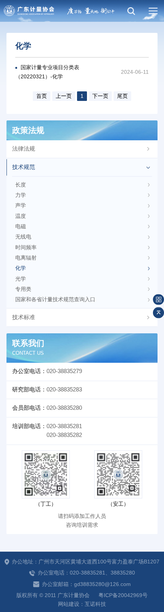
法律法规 (23, 149)
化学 (20, 268)
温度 (20, 216)
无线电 (23, 237)
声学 (20, 205)
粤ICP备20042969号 (123, 595)
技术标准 (23, 317)
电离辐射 (26, 258)
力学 (20, 195)
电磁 (20, 226)
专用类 (23, 289)
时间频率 (26, 247)
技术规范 (23, 167)
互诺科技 (95, 604)
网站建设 (68, 604)
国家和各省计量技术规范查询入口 (55, 299)
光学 (20, 279)
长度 (20, 185)
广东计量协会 (29, 11)
